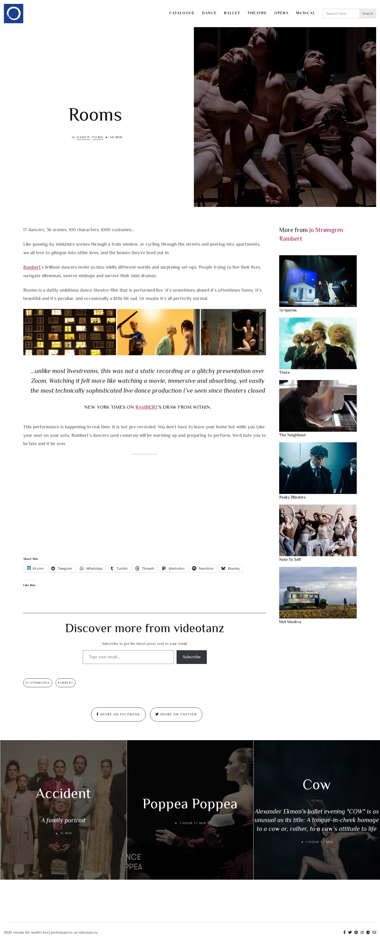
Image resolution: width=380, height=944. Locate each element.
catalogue (182, 13)
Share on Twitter (178, 714)
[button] (69, 332)
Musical (305, 13)
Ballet (232, 13)
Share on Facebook (119, 714)
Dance (209, 13)
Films (98, 137)
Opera (281, 13)
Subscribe (192, 657)
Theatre (257, 13)
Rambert (32, 267)
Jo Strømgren (38, 682)
